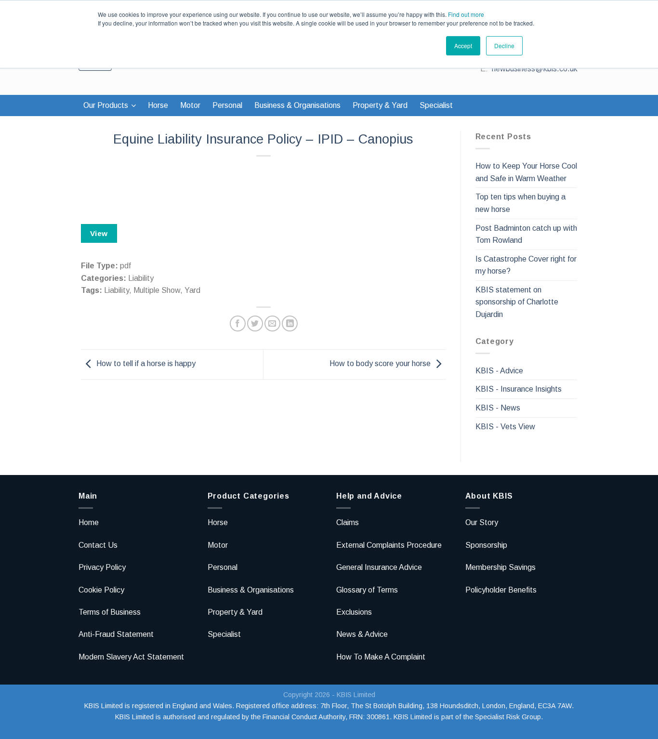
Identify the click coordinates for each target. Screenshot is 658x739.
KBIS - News (497, 408)
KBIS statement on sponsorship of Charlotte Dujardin (516, 302)
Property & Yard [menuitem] (380, 105)
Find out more (466, 14)
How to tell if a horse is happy (146, 364)
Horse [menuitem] (158, 105)
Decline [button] (504, 45)
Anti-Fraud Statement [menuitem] (116, 634)
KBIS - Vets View (505, 426)
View (99, 233)
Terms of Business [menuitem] (110, 612)
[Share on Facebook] (238, 323)
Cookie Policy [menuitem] (101, 590)
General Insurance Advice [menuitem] (379, 567)
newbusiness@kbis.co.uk (535, 69)
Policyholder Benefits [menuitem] (501, 590)
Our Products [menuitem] (105, 105)
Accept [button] (463, 45)
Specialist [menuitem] (436, 105)
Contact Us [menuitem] (98, 545)
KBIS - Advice (499, 371)
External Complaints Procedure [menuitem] (389, 545)
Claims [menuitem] (347, 522)
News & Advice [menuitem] (362, 634)
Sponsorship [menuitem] (486, 545)
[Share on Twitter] (255, 323)
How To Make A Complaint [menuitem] (380, 657)
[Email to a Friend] (272, 323)
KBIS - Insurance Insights (518, 389)
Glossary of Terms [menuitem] (367, 590)
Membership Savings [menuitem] (500, 567)
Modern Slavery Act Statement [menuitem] (131, 657)
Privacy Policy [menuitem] (102, 567)
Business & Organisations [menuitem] (297, 105)
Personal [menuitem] (227, 105)
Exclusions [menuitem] (354, 612)
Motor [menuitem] (190, 105)
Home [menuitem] (89, 522)
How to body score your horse (380, 364)
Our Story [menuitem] (481, 522)
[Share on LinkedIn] (290, 323)
